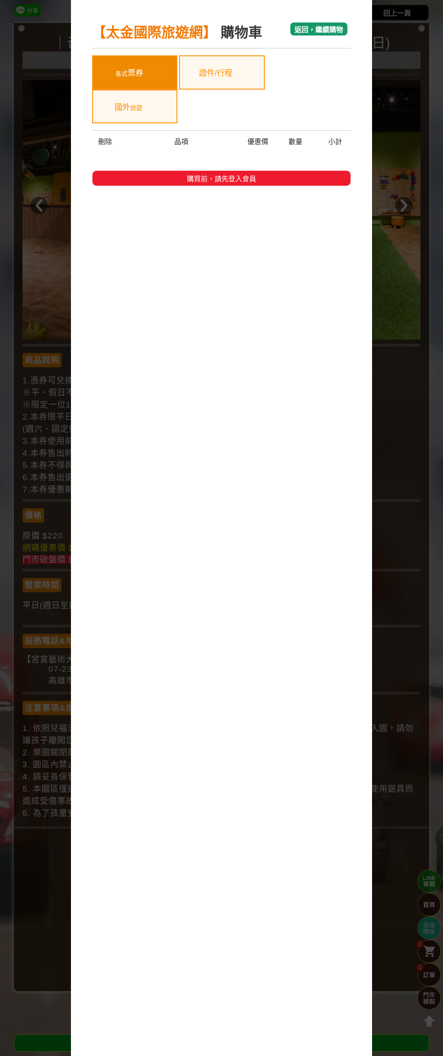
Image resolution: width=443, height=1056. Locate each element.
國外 (128, 107)
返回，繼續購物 (319, 29)
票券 (129, 73)
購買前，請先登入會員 (221, 179)
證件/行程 (216, 73)
